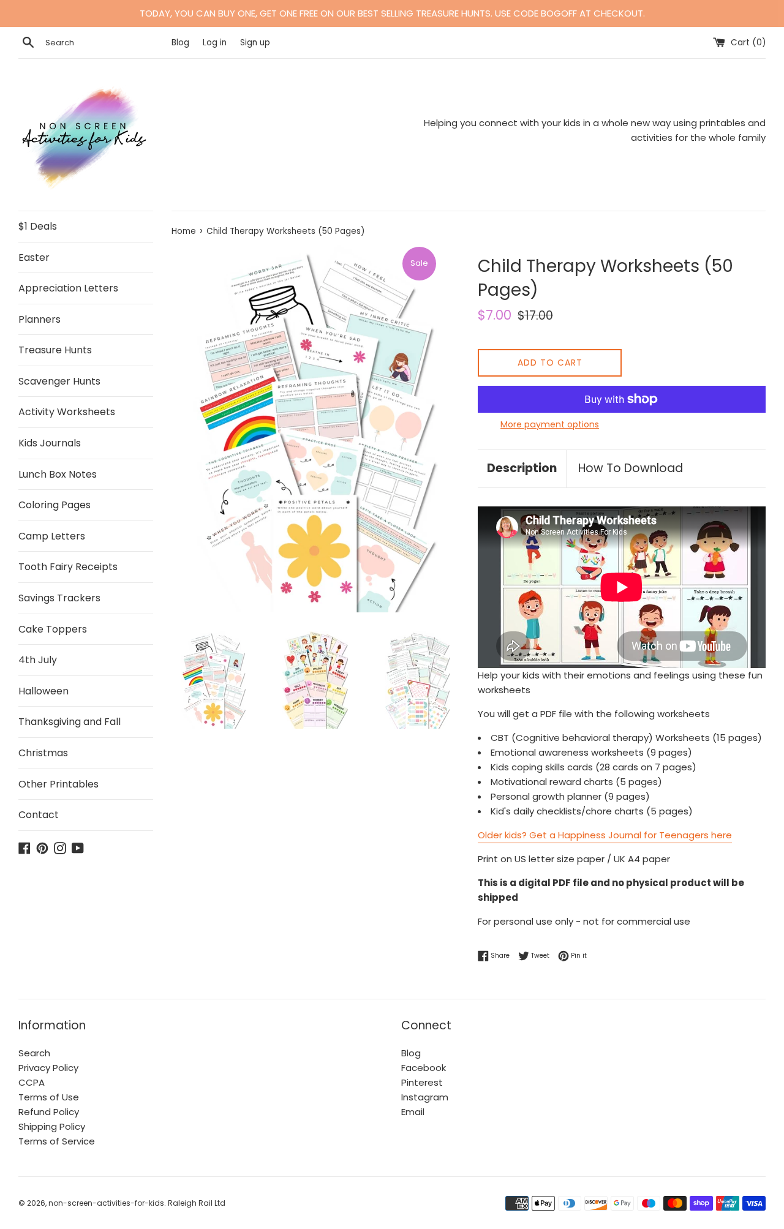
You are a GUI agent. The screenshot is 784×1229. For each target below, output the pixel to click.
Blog (182, 42)
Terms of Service (56, 1141)
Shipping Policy (51, 1126)
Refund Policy (48, 1111)
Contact (38, 815)
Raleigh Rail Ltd (196, 1203)
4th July (37, 660)
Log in (215, 42)
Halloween (43, 691)
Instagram (424, 1097)
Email (412, 1111)
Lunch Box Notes (57, 474)
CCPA (31, 1082)
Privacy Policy (48, 1067)
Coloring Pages (54, 505)
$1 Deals (37, 226)
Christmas (43, 753)
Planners (39, 319)
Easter (34, 257)
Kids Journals (49, 443)
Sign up (255, 42)
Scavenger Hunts (59, 381)
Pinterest (422, 1082)
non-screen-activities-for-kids (106, 1203)
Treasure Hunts (55, 350)
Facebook (423, 1067)
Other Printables (58, 784)
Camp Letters (51, 536)
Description (522, 468)
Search (34, 1053)
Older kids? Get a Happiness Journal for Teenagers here (605, 835)
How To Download (630, 468)
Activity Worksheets (66, 412)
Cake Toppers (52, 629)
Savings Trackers (59, 598)
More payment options (549, 424)
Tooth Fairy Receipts (68, 567)
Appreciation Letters (68, 288)
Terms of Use (48, 1097)
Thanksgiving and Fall (69, 722)
